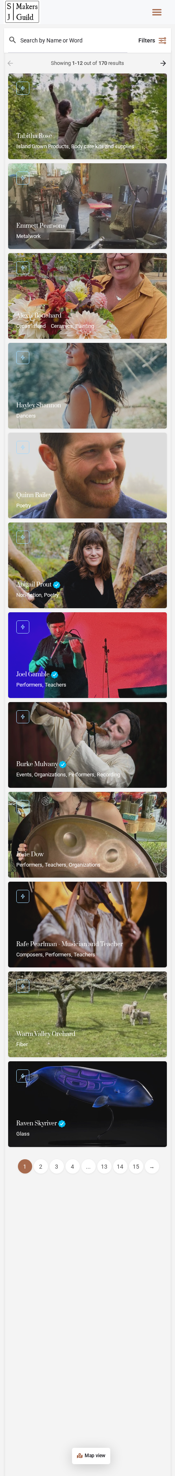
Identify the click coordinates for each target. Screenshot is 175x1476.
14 (120, 1166)
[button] (157, 12)
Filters (146, 40)
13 (104, 1166)
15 (136, 1166)
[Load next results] (164, 63)
